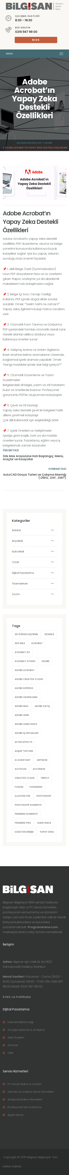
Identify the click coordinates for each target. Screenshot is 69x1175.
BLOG (36, 39)
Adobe (48, 142)
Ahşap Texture (24, 751)
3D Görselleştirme (26, 634)
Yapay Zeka (47, 831)
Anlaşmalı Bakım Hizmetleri (25, 1099)
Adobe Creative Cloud (29, 679)
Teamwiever (20, 583)
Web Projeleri (16, 1037)
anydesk (42, 760)
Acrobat (37, 643)
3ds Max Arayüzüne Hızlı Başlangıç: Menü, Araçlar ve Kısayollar (33, 457)
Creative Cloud (25, 777)
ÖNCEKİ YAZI (11, 450)
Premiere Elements (26, 813)
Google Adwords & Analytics (26, 1030)
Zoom (16, 594)
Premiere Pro (23, 822)
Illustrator (22, 795)
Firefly (45, 777)
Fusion (19, 786)
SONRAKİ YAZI (57, 469)
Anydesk (17, 541)
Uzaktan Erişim (24, 831)
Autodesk (18, 551)
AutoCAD (20, 769)
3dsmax (49, 634)
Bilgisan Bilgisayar (29, 142)
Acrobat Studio (25, 661)
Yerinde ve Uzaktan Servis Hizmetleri (31, 1092)
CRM (10, 1053)
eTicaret (13, 1045)
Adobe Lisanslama (26, 697)
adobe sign (22, 715)
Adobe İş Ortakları (26, 733)
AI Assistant (23, 760)
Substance (44, 822)
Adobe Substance (26, 724)
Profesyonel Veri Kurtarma (24, 1107)
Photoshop (43, 795)
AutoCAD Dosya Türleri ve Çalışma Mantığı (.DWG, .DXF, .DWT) (34, 476)
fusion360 (35, 786)
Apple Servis (15, 1115)
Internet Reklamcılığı (20, 1022)
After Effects (23, 742)
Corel (15, 562)
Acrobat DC (22, 652)
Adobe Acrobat (25, 670)
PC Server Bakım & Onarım (25, 1084)
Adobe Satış (42, 706)
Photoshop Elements (28, 804)
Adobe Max (21, 706)
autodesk (39, 769)
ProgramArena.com (43, 927)
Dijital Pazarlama (23, 573)
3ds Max (20, 643)
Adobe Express (24, 688)
